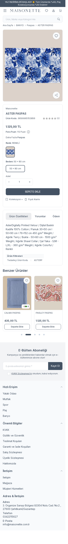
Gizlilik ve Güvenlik (13, 435)
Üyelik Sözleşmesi (13, 457)
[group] (32, 65)
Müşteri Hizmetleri (13, 488)
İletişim (6, 477)
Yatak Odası (9, 393)
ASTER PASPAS (45, 25)
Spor (5, 404)
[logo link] (25, 11)
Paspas (31, 25)
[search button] (59, 19)
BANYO (20, 25)
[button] (10, 152)
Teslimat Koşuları (12, 441)
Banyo (6, 415)
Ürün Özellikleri (18, 216)
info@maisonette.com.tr (16, 524)
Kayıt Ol (55, 365)
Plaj (5, 410)
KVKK (6, 429)
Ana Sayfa (8, 25)
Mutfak (7, 399)
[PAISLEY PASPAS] (48, 293)
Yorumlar (40, 216)
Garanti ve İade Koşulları (17, 446)
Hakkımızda (9, 463)
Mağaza (7, 483)
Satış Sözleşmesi (12, 452)
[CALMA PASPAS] (17, 293)
